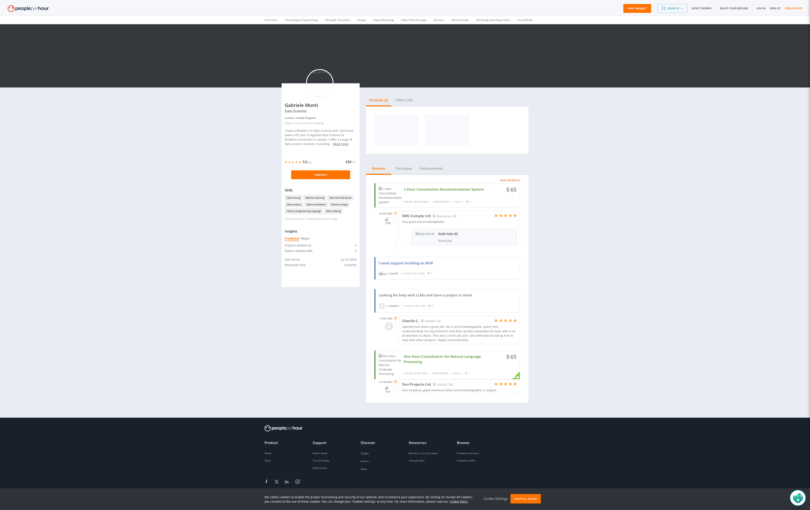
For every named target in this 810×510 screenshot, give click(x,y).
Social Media (525, 20)
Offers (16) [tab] (404, 100)
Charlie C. (394, 305)
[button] (672, 8)
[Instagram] (297, 482)
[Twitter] (277, 482)
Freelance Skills (466, 460)
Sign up (775, 8)
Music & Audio (460, 20)
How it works (701, 8)
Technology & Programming (301, 20)
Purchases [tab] (404, 168)
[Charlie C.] (382, 305)
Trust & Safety (321, 460)
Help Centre (320, 468)
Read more (340, 144)
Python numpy (339, 204)
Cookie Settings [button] (495, 498)
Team (268, 460)
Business (439, 20)
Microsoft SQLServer (340, 197)
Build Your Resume (734, 8)
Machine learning (314, 197)
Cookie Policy (459, 501)
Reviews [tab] (378, 168)
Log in (760, 8)
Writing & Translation (337, 20)
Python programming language (304, 211)
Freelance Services (468, 453)
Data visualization (316, 204)
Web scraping (333, 211)
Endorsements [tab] (431, 168)
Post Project (637, 8)
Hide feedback (510, 180)
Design (362, 20)
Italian (310, 123)
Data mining (293, 197)
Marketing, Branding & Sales (493, 20)
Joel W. (394, 273)
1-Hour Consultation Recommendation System (444, 189)
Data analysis (294, 204)
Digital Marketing (383, 20)
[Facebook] (267, 482)
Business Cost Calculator (423, 453)
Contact (320, 175)
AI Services (271, 20)
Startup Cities (417, 460)
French (297, 123)
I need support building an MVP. (406, 263)
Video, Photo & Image (413, 20)
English (289, 123)
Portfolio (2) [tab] (378, 100)
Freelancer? (793, 8)
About (268, 453)
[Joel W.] (382, 273)
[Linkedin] (287, 482)
